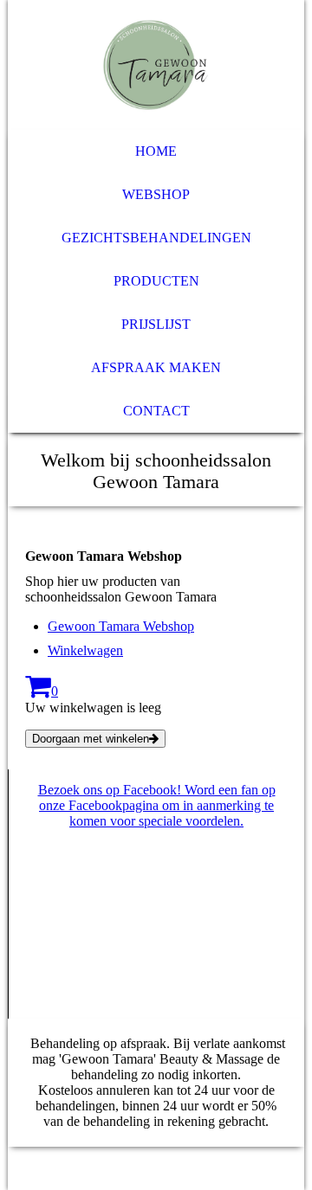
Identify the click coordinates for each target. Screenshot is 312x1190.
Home (156, 151)
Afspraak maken (156, 367)
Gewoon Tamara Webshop (121, 626)
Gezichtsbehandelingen (156, 237)
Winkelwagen (85, 650)
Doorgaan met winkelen (90, 738)
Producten (156, 280)
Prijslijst (156, 324)
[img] (156, 65)
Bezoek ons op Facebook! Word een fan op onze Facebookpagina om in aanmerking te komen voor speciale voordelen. (157, 805)
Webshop (156, 194)
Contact (156, 410)
